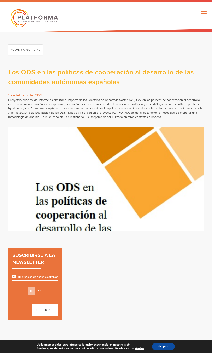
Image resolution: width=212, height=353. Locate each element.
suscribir (45, 310)
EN (31, 290)
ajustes (139, 348)
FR (39, 290)
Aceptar (163, 346)
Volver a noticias (25, 49)
